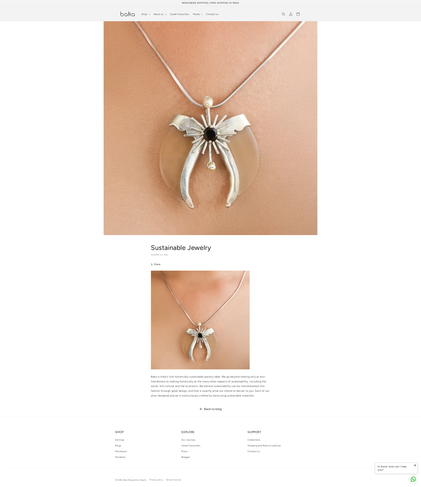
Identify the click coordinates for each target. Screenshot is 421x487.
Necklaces (121, 451)
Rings (118, 445)
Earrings (119, 439)
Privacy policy (156, 480)
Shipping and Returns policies (264, 445)
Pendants (120, 457)
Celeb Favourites (190, 445)
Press (184, 451)
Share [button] (157, 264)
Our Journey (188, 439)
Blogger (185, 457)
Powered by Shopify (137, 480)
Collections (254, 439)
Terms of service (173, 480)
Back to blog (213, 409)
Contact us (254, 451)
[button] (145, 14)
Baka (125, 480)
